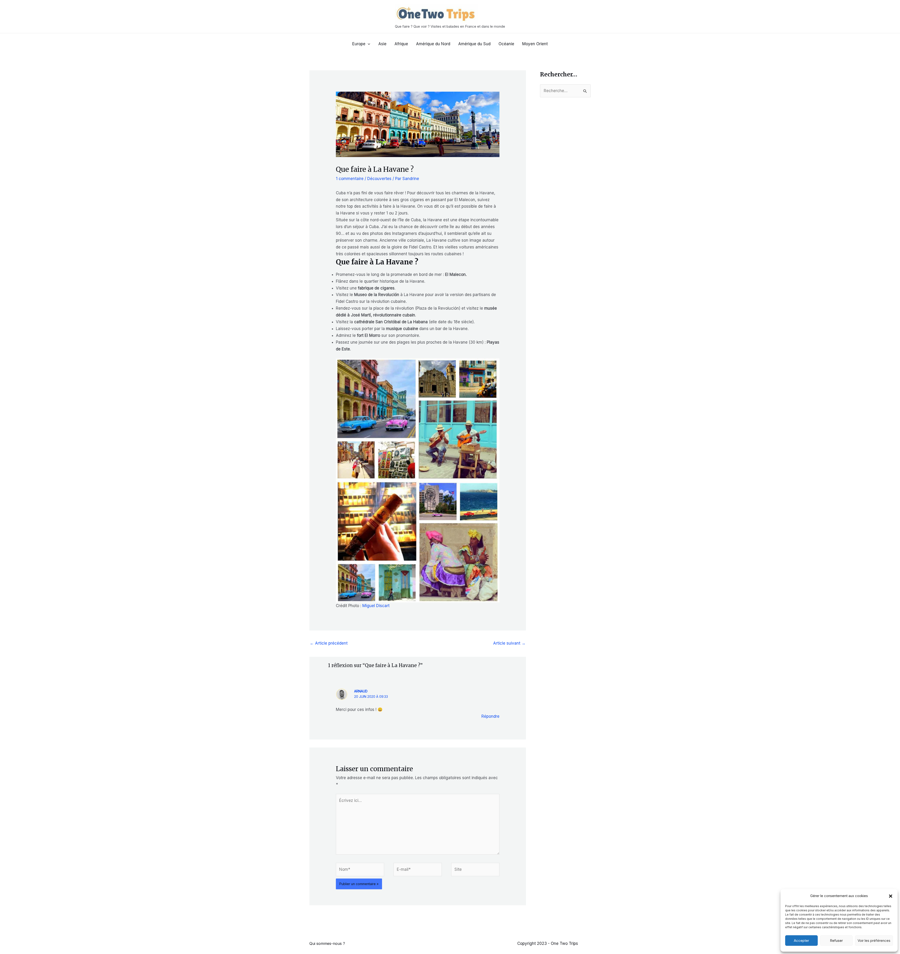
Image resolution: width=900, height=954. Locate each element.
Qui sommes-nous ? (327, 943)
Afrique (401, 43)
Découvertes (379, 178)
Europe (358, 43)
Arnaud (361, 691)
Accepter (801, 940)
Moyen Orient (535, 43)
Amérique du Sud (474, 43)
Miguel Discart (376, 605)
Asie (382, 43)
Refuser (836, 940)
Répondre (490, 716)
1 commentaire (350, 178)
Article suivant (509, 643)
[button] (890, 896)
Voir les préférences (874, 940)
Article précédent (329, 643)
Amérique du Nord (433, 43)
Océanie (506, 43)
